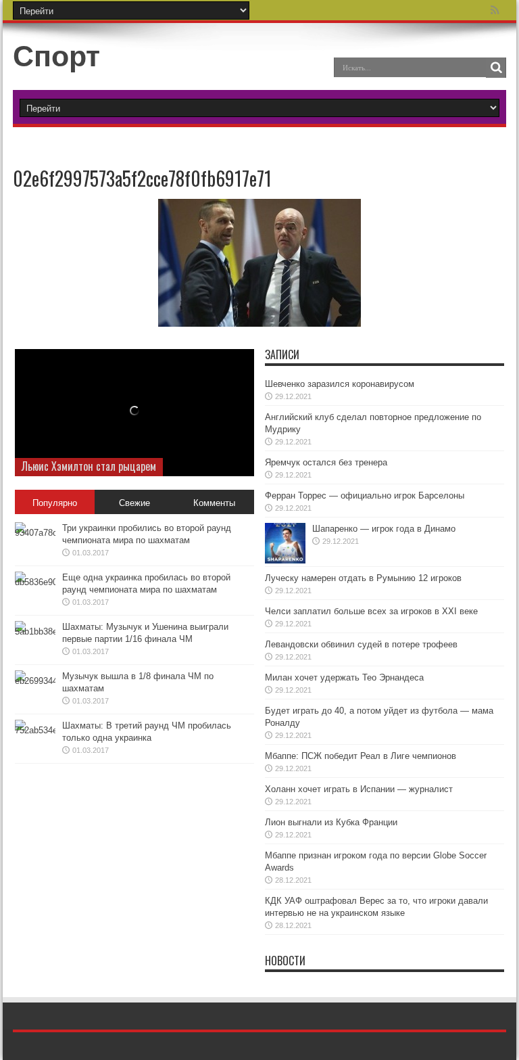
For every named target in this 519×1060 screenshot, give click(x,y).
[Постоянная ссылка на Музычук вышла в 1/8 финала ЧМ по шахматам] (35, 690)
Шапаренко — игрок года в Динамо (383, 529)
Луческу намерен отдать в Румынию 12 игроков (363, 578)
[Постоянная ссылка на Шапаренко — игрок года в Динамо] (285, 543)
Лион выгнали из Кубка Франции (331, 822)
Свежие (134, 503)
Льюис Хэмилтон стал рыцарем (89, 466)
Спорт (56, 56)
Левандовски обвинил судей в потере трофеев (361, 644)
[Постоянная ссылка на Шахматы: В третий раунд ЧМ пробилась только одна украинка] (35, 740)
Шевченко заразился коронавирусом (339, 384)
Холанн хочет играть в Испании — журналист (359, 789)
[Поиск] (496, 67)
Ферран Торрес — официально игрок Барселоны (364, 495)
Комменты (214, 503)
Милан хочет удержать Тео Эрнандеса (344, 677)
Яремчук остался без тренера (326, 462)
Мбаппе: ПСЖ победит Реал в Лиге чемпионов (360, 756)
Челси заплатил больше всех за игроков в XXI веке (371, 611)
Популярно (54, 503)
